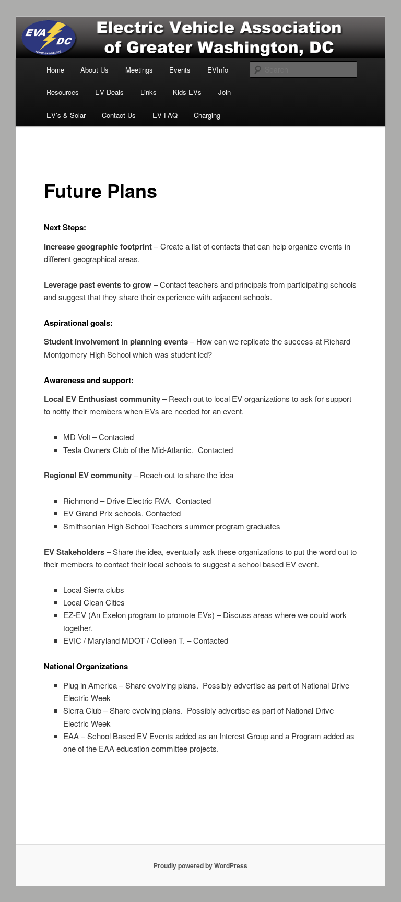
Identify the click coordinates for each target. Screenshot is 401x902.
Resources (62, 92)
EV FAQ (165, 115)
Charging (207, 115)
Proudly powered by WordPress (200, 865)
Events (180, 70)
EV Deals (109, 92)
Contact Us (119, 115)
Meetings (139, 70)
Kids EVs (187, 92)
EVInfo (217, 70)
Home (55, 70)
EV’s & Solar (66, 115)
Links (148, 92)
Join (224, 92)
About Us (94, 70)
